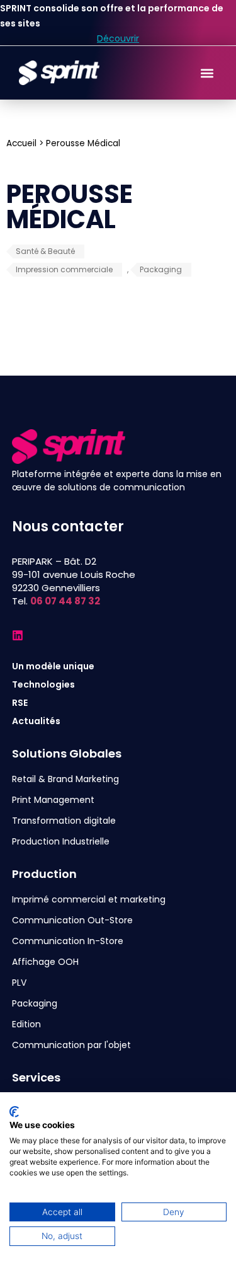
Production (44, 874)
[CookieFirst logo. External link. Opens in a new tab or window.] (14, 1111)
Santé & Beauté (45, 251)
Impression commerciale (64, 269)
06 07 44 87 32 (65, 601)
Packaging (161, 269)
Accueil (21, 143)
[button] (206, 72)
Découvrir (118, 38)
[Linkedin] (17, 635)
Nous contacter (68, 526)
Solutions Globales (66, 753)
